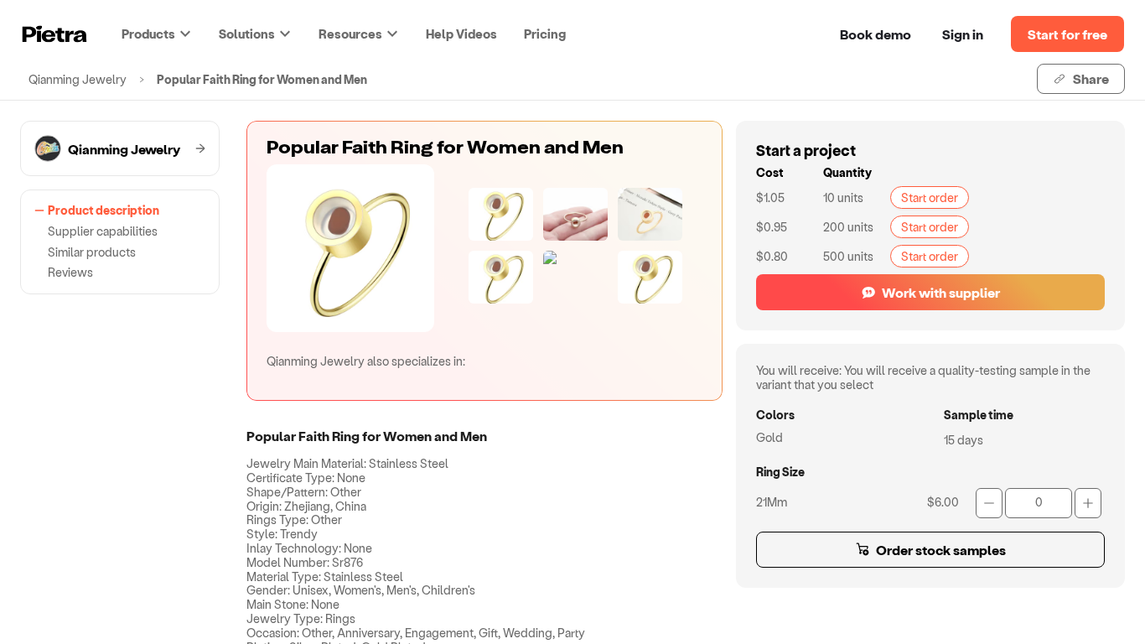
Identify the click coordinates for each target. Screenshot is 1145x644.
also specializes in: (366, 361)
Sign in (962, 34)
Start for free (1067, 34)
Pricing (545, 33)
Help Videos (461, 33)
